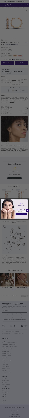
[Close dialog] (27, 199)
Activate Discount (21, 213)
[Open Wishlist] (27, 210)
